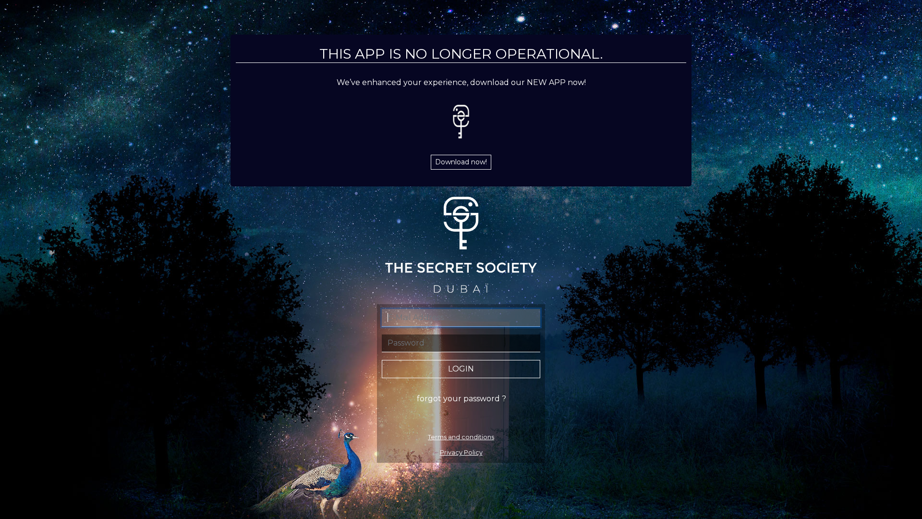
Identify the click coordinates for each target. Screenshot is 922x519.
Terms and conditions (461, 437)
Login (461, 368)
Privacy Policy (461, 452)
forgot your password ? (461, 398)
